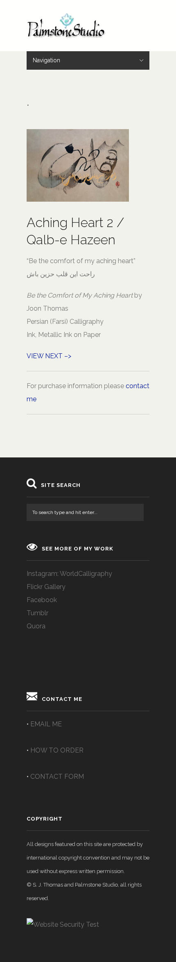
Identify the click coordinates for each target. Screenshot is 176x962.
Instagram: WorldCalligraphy (69, 574)
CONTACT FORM (57, 776)
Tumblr (37, 613)
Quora (36, 626)
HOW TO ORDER (56, 750)
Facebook (42, 600)
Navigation (46, 60)
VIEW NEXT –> (49, 356)
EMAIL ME (46, 724)
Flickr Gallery (46, 587)
